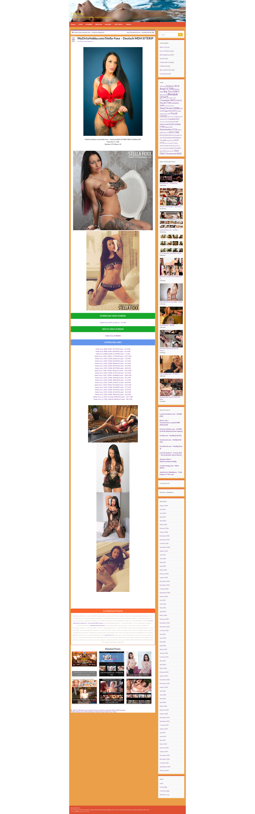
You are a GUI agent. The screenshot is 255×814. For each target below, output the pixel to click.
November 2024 (165, 585)
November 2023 (165, 627)
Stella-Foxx (108, 712)
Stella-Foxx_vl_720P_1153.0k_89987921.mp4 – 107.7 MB (113, 397)
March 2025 (163, 570)
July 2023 (163, 634)
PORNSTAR (163, 66)
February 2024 (164, 619)
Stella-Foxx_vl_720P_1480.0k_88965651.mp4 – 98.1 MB (113, 399)
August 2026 (164, 505)
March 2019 (163, 744)
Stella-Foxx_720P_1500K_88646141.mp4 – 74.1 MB (113, 363)
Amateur (172, 86)
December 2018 (165, 755)
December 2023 (165, 623)
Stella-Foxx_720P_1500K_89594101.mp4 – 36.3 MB (113, 366)
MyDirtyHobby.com (77, 712)
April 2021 (163, 664)
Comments (164, 791)
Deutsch (96, 710)
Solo (163, 151)
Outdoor (171, 140)
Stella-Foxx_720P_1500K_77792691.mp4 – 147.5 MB (113, 356)
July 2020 (163, 691)
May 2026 (163, 517)
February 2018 (164, 770)
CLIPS (80, 24)
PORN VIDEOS (164, 62)
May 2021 (163, 661)
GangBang (178, 116)
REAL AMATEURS (165, 70)
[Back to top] (250, 809)
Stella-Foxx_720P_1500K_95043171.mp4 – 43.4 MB (113, 382)
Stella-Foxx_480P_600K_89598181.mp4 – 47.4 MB (113, 351)
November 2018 (165, 759)
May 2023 (163, 642)
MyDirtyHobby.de (89, 712)
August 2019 (164, 729)
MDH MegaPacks (88, 41)
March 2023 (163, 649)
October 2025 (164, 543)
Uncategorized (164, 74)
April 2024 (163, 611)
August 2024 (164, 596)
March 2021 (163, 668)
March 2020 (163, 706)
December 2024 (165, 581)
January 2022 (164, 653)
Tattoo (114, 712)
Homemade (173, 121)
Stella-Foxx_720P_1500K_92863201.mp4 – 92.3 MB (113, 378)
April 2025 (163, 566)
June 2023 (163, 638)
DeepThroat (169, 108)
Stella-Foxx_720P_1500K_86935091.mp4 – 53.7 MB (113, 361)
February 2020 (164, 710)
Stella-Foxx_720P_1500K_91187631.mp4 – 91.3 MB (113, 373)
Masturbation (168, 129)
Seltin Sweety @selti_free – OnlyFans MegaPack (89, 32)
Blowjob (81, 710)
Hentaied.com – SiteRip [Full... (169, 183)
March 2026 (163, 524)
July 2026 (163, 509)
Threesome (173, 153)
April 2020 (163, 702)
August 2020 (164, 687)
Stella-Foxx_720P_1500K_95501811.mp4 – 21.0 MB (113, 390)
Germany (108, 710)
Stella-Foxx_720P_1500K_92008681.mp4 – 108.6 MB (113, 375)
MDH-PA (98, 24)
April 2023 (163, 645)
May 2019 (163, 740)
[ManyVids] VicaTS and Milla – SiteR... (171, 302)
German (102, 710)
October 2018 (164, 763)
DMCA (128, 24)
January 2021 (164, 676)
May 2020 (163, 698)
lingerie (169, 127)
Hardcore (164, 121)
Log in (161, 783)
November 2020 (165, 683)
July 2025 (163, 555)
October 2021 (164, 657)
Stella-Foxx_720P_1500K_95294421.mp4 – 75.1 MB (113, 387)
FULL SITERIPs (164, 51)
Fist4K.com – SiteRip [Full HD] (170, 435)
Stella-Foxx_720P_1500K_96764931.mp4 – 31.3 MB (113, 392)
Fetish (170, 116)
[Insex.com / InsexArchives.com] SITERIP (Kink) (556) (170, 422)
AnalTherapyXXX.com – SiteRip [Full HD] (139, 32)
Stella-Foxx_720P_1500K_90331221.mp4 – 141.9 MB (113, 370)
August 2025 (164, 551)
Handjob (173, 119)
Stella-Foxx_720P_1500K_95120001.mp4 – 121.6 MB (113, 385)
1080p (162, 86)
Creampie (167, 100)
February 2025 (164, 574)
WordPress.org (164, 794)
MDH (113, 710)
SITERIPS (89, 24)
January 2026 (164, 532)
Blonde (163, 95)
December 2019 (165, 717)
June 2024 (163, 604)
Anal (167, 88)
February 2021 (164, 672)
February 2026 (164, 528)
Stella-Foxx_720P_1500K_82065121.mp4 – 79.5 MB (113, 358)
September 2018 (165, 766)
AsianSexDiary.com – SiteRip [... (169, 230)
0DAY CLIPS (163, 47)
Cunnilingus (169, 105)
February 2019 (164, 748)
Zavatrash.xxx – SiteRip (167, 325)
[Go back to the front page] (127, 11)
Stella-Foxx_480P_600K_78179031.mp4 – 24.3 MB (113, 349)
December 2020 (165, 679)
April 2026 (163, 521)
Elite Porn (77, 14)
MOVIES (108, 24)
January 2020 (164, 714)
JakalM (81, 41)
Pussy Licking (169, 143)
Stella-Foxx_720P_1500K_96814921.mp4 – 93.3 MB (113, 394)
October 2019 (164, 725)
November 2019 (165, 721)
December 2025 (165, 536)
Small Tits (175, 148)
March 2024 (163, 615)
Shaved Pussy (99, 712)
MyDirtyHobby (120, 710)
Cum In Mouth (88, 710)
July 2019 (163, 732)
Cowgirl (172, 97)
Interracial (166, 124)
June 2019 (163, 736)
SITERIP (166, 148)
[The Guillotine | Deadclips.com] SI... (171, 253)
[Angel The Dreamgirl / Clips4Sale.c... (171, 206)
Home (73, 24)
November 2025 (165, 539)
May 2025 (163, 562)
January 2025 (164, 577)
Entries (163, 787)
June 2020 (163, 695)
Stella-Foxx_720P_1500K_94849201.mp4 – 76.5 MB (113, 380)
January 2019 (164, 751)
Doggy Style (169, 111)
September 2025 (165, 547)
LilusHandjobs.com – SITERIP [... (170, 374)
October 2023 (164, 630)
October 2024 (164, 589)
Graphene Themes (84, 811)
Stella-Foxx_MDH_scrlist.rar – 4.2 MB (113, 322)
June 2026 (163, 513)
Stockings (170, 151)
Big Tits (75, 710)
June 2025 (163, 558)
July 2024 (163, 600)
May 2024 (163, 608)
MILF (174, 132)
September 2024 (165, 592)
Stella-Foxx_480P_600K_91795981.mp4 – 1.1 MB (113, 354)
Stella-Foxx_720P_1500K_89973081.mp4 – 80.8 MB (113, 368)
